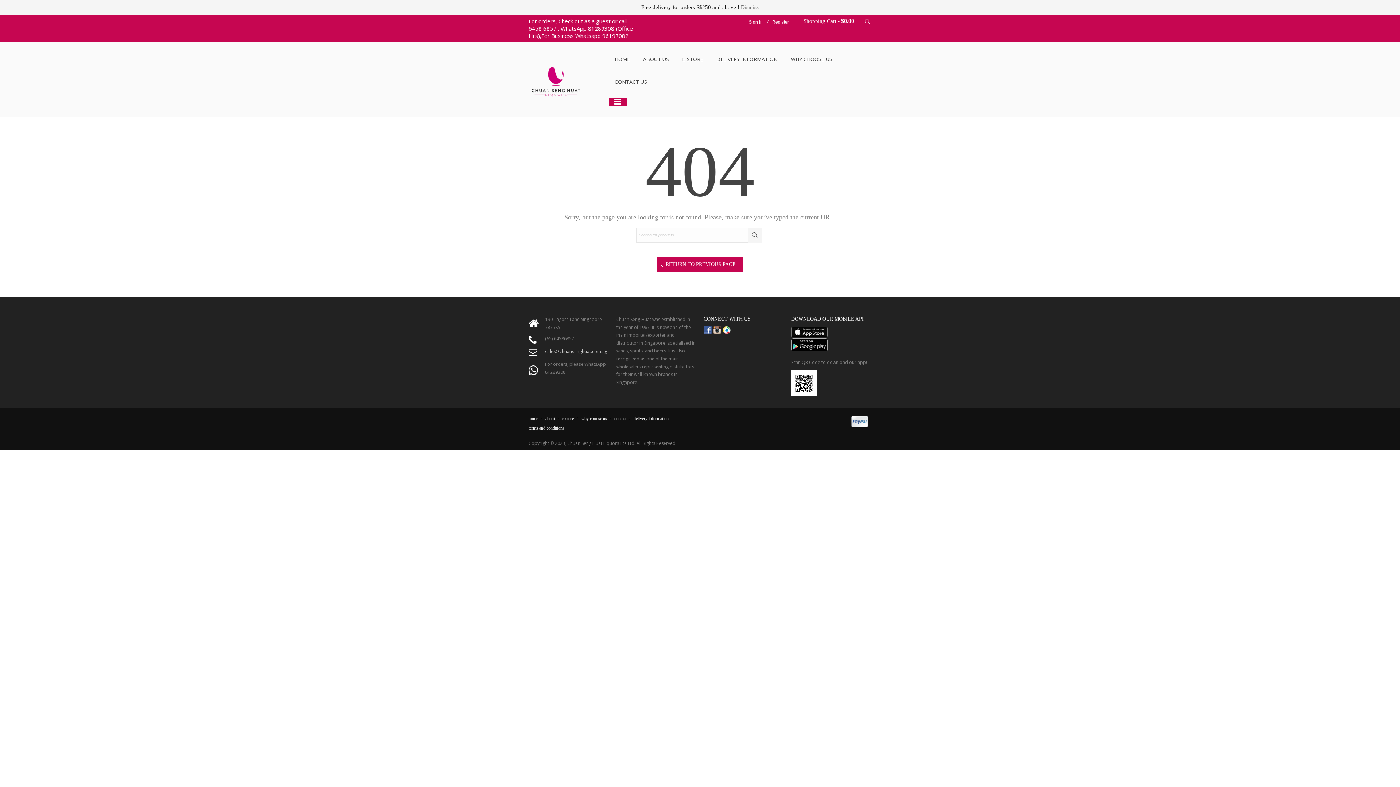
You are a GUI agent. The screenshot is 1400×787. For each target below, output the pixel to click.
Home (622, 59)
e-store (568, 418)
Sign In (756, 22)
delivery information (651, 418)
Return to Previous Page (701, 264)
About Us (656, 59)
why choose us (594, 418)
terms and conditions (546, 428)
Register (780, 22)
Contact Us (631, 81)
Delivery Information (747, 59)
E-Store (692, 59)
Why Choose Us (811, 59)
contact (620, 418)
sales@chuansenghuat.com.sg (576, 351)
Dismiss (750, 7)
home (533, 418)
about (550, 418)
